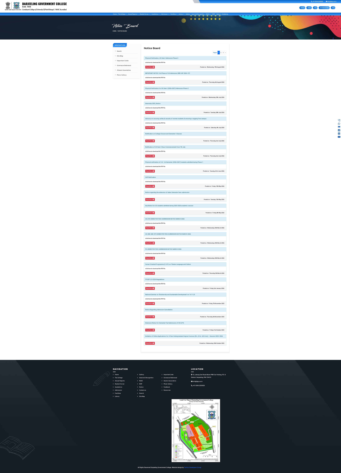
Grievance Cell (324, 7)
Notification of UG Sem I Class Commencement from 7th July (165, 147)
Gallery (188, 14)
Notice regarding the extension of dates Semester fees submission (167, 192)
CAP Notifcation (150, 177)
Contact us (225, 14)
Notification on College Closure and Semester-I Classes (163, 134)
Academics (155, 14)
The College (121, 14)
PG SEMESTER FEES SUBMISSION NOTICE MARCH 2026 (163, 249)
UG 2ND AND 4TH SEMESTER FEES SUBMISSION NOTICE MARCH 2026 (168, 234)
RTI (333, 7)
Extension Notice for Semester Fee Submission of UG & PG (164, 323)
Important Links (123, 60)
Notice (218, 14)
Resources (167, 390)
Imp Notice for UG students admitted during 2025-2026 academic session (169, 206)
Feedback (167, 387)
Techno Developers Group (192, 467)
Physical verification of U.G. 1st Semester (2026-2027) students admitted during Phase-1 (174, 162)
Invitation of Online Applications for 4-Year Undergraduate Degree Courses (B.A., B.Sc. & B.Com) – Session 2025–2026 (184, 336)
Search (119, 51)
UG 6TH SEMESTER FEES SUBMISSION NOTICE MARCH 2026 (164, 219)
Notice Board (122, 31)
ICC (315, 7)
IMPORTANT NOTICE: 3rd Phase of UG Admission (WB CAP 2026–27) (167, 73)
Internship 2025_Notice (152, 103)
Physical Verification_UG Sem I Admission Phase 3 (161, 58)
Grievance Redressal (124, 65)
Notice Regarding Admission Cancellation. (159, 310)
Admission (164, 14)
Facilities (173, 14)
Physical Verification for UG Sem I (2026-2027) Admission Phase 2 (167, 88)
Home (115, 14)
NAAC (302, 7)
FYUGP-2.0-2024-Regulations (154, 279)
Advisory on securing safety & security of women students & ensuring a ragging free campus (175, 118)
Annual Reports (132, 14)
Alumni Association (124, 70)
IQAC (309, 7)
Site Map (120, 56)
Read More (149, 67)
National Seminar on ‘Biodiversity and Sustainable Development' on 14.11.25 (170, 294)
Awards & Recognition (198, 14)
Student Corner (144, 14)
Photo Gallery (122, 75)
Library (181, 14)
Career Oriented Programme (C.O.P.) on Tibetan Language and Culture (168, 264)
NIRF (213, 14)
